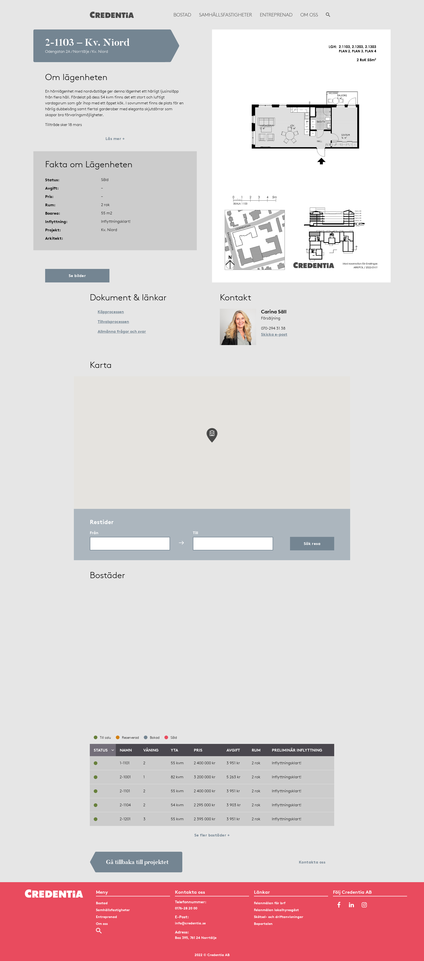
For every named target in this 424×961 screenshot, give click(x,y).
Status (101, 750)
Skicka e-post (274, 334)
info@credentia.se (190, 923)
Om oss (309, 15)
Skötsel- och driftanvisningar (278, 917)
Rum (256, 750)
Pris (198, 750)
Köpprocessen (111, 311)
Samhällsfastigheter (225, 15)
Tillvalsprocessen (113, 321)
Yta (174, 750)
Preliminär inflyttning (297, 750)
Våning (151, 750)
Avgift (233, 750)
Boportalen (263, 923)
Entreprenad (276, 15)
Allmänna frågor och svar (122, 331)
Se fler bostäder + (212, 835)
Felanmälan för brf (269, 903)
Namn (126, 750)
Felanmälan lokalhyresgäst (276, 910)
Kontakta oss (312, 862)
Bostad (182, 15)
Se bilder (77, 275)
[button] (212, 435)
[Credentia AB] (112, 14)
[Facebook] (339, 905)
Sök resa (312, 543)
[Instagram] (364, 905)
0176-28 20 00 (186, 908)
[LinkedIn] (352, 905)
